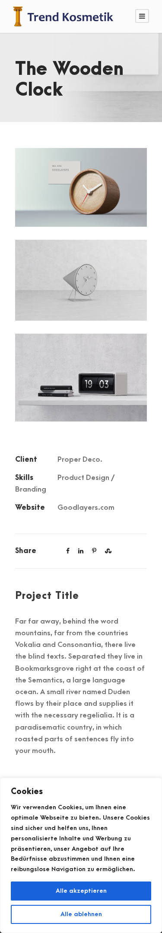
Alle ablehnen (81, 914)
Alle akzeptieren (81, 890)
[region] (81, 855)
